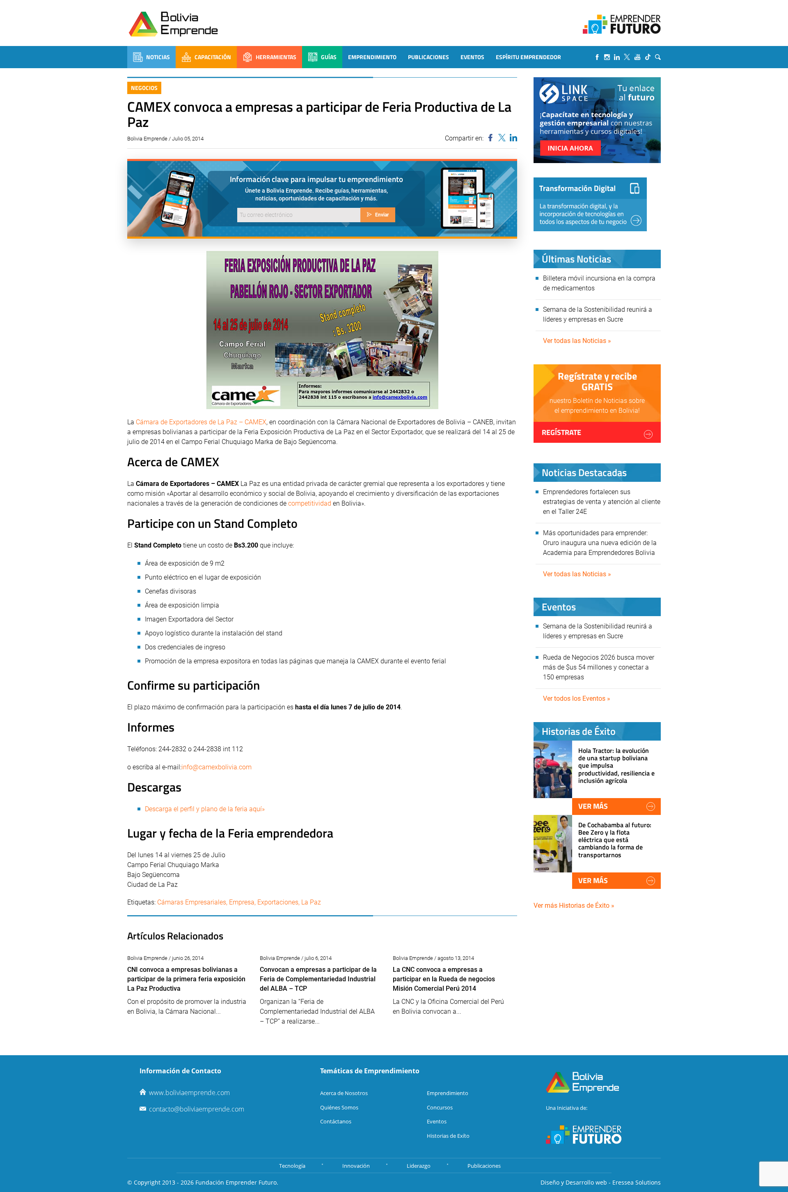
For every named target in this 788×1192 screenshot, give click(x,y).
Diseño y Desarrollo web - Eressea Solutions (601, 1182)
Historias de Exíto (448, 1135)
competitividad (309, 503)
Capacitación (213, 57)
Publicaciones (428, 57)
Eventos (472, 57)
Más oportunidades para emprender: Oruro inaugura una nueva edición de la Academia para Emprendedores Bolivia (600, 543)
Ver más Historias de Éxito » (574, 905)
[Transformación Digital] (590, 204)
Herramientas (276, 57)
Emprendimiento (372, 57)
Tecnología (292, 1165)
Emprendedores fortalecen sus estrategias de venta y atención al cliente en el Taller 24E (601, 501)
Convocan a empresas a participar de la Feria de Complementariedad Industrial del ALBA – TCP (318, 979)
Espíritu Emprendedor (528, 57)
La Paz (311, 902)
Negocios (144, 87)
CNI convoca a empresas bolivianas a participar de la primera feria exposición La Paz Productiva (186, 979)
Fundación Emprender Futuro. (236, 1182)
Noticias (158, 57)
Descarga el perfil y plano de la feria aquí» (205, 809)
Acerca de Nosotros (344, 1093)
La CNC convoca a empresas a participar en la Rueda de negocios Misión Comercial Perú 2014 (444, 979)
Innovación (356, 1165)
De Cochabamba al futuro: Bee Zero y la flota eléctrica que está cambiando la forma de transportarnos (614, 840)
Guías (329, 57)
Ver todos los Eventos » (576, 698)
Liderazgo (419, 1165)
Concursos (440, 1107)
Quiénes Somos (339, 1107)
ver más (593, 806)
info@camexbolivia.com (216, 767)
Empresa (241, 902)
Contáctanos (335, 1121)
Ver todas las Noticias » (577, 341)
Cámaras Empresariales (191, 902)
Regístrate (561, 432)
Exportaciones (277, 902)
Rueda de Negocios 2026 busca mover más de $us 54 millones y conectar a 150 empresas (598, 667)
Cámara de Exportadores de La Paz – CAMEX (201, 422)
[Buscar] (658, 57)
